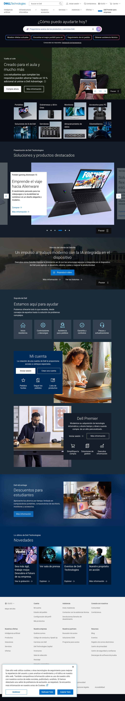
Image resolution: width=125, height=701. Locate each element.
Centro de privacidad (99, 646)
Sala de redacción (40, 655)
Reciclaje (37, 660)
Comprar (15, 207)
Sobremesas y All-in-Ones (48, 106)
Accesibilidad (100, 687)
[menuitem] (28, 11)
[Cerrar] (73, 667)
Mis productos (39, 621)
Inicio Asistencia (68, 608)
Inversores (38, 651)
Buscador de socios (69, 633)
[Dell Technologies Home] (15, 3)
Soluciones (9, 642)
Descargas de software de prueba (104, 655)
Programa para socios (70, 642)
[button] (74, 3)
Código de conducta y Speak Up (45, 638)
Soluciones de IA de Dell (25, 124)
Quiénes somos (39, 633)
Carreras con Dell (40, 642)
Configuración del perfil (42, 617)
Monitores (68, 105)
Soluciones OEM (68, 638)
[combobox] (46, 4)
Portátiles (19, 105)
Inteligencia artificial (12, 633)
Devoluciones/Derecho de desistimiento (72, 618)
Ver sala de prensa (50, 566)
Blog (93, 633)
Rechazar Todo (47, 692)
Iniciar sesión (25, 371)
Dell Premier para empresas (110, 11)
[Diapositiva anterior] (95, 91)
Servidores (44, 124)
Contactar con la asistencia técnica (75, 612)
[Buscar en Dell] (60, 3)
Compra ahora (12, 89)
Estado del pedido (40, 612)
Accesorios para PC (97, 105)
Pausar (113, 91)
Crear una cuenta (49, 371)
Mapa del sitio (10, 609)
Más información (34, 89)
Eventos (94, 638)
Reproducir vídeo (64, 272)
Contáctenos (96, 612)
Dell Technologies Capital (43, 646)
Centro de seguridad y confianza (103, 651)
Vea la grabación (22, 581)
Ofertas (8, 651)
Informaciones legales (80, 687)
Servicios (8, 646)
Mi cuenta (37, 608)
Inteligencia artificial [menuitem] (8, 11)
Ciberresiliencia (95, 124)
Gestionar (16, 692)
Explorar (43, 581)
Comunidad (95, 608)
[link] (90, 3)
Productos (9, 638)
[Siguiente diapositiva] (104, 91)
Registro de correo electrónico (102, 642)
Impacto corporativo (41, 664)
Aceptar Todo (65, 692)
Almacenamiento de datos (73, 125)
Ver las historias (72, 279)
